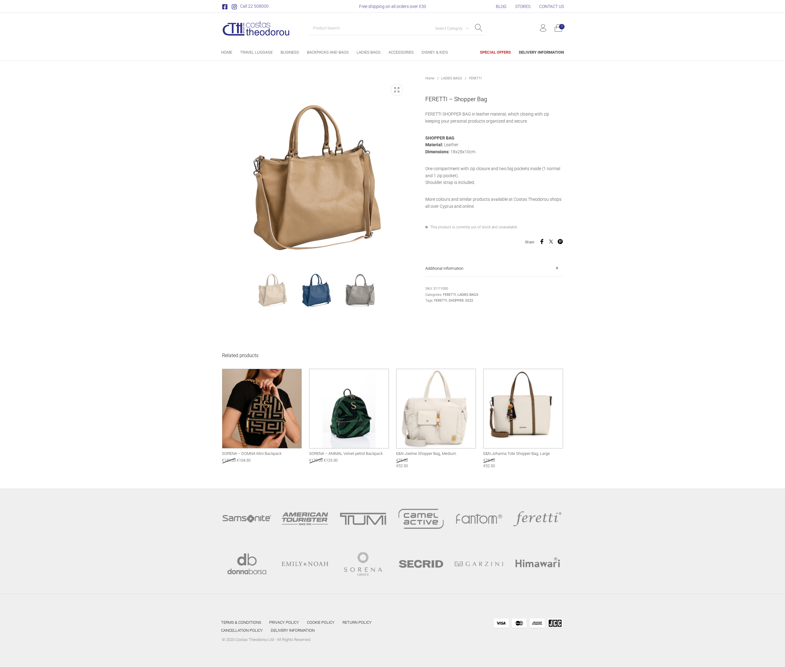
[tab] (494, 268)
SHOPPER (456, 301)
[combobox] (450, 28)
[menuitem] (501, 6)
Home (430, 78)
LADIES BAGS (451, 78)
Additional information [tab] (444, 268)
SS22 (469, 301)
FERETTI (475, 78)
